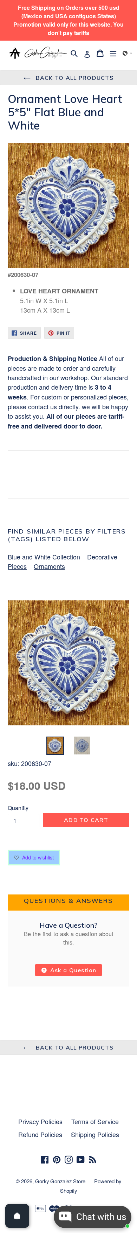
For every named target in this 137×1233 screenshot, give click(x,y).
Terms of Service (95, 1121)
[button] (127, 53)
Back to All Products (73, 77)
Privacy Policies (40, 1121)
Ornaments (49, 566)
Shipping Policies (95, 1134)
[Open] (17, 1216)
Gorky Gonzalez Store (60, 1181)
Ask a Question (72, 970)
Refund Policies (40, 1134)
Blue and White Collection (44, 556)
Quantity (18, 808)
